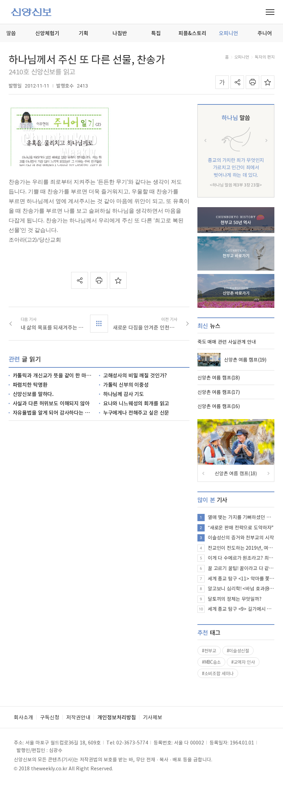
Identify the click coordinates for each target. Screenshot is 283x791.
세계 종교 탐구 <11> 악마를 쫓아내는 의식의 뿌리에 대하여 (241, 578)
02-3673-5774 (132, 742)
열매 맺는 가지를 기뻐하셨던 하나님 (241, 517)
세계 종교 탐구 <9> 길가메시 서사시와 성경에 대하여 (241, 608)
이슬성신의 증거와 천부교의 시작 (241, 537)
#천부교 (209, 650)
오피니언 (242, 57)
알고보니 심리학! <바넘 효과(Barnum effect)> (241, 588)
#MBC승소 (211, 662)
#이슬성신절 (238, 650)
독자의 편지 (264, 57)
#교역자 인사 (243, 662)
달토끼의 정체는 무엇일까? (235, 598)
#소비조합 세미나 (218, 673)
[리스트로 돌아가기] (99, 324)
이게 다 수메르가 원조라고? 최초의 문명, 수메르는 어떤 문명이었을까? (241, 557)
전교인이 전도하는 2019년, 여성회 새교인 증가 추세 (241, 547)
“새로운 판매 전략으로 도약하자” (240, 527)
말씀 (236, 117)
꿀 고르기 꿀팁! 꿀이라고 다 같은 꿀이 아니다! (241, 568)
